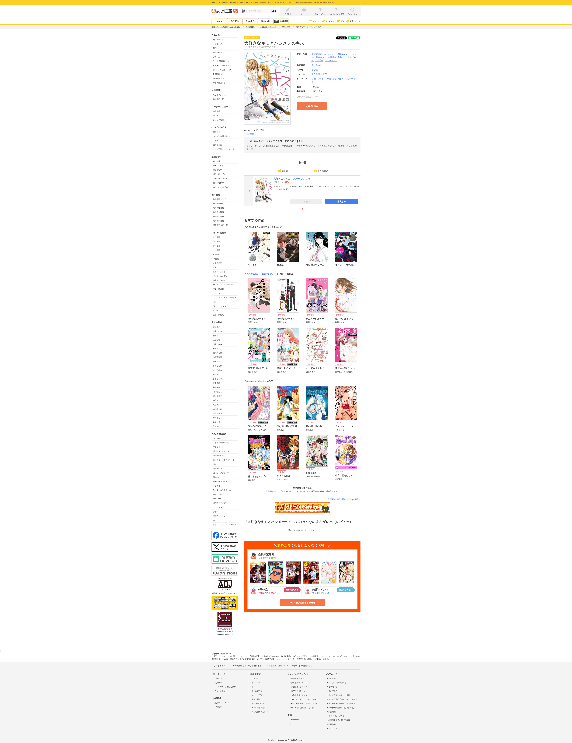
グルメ (215, 311)
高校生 (350, 79)
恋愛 (215, 267)
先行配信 (234, 21)
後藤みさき (267, 273)
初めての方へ (218, 145)
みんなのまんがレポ (221, 187)
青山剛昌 (216, 327)
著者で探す (217, 170)
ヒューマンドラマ (220, 272)
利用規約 (332, 712)
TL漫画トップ (218, 74)
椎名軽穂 (216, 383)
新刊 (342, 21)
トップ (219, 21)
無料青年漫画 (218, 216)
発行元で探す (218, 183)
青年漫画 (216, 246)
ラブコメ (321, 79)
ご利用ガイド (218, 141)
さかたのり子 (218, 379)
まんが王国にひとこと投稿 (223, 149)
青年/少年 (265, 21)
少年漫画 (216, 250)
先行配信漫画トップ (221, 61)
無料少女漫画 (218, 212)
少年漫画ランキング (299, 695)
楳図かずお (217, 349)
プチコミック (218, 447)
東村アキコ (217, 413)
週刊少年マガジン (220, 469)
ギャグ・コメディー (221, 276)
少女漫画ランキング (299, 687)
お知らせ (216, 132)
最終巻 (285, 171)
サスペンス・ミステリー (223, 285)
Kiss (214, 464)
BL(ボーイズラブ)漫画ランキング (304, 703)
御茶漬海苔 (217, 357)
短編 (313, 79)
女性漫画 (216, 237)
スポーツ (216, 293)
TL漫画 (216, 254)
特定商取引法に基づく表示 (339, 720)
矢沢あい (216, 426)
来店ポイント (355, 21)
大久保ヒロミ (218, 353)
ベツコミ (216, 486)
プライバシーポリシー (337, 716)
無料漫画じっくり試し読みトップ (249, 666)
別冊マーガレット (220, 481)
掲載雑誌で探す (219, 174)
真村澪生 (332, 57)
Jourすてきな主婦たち (222, 490)
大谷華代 (319, 60)
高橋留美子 (217, 405)
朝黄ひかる (321, 57)
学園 (329, 79)
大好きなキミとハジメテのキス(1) (291, 178)
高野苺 (215, 400)
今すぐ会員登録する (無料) (302, 602)
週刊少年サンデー (220, 503)
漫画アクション (219, 516)
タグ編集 (250, 134)
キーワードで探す (220, 178)
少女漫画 (216, 241)
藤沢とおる (217, 418)
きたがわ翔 (217, 366)
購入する (342, 201)
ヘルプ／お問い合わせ (222, 136)
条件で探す (217, 161)
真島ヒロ (216, 422)
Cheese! (216, 477)
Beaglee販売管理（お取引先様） (341, 708)
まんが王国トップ (221, 666)
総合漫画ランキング (299, 678)
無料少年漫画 (218, 221)
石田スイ (216, 336)
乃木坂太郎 (217, 409)
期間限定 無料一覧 (220, 225)
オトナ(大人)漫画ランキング (302, 708)
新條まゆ (216, 387)
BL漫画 (216, 259)
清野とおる (217, 392)
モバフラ (216, 520)
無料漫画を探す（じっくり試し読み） (344, 499)
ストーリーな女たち (221, 443)
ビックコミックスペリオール (224, 525)
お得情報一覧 (218, 99)
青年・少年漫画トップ (222, 70)
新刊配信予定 (218, 53)
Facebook (295, 719)
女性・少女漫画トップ (222, 65)
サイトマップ (333, 729)
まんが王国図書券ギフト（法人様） (342, 703)
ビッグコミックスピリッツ (223, 460)
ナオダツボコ (331, 60)
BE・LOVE (217, 438)
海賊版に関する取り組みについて (225, 593)
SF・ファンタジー (220, 306)
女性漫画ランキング (299, 683)
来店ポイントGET (220, 95)
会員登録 (216, 111)
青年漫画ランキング (299, 691)
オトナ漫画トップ (220, 83)
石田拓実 (216, 340)
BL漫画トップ (218, 78)
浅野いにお (217, 331)
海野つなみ (217, 344)
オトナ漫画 (217, 263)
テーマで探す (218, 166)
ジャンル (316, 21)
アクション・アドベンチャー (224, 298)
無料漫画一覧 (218, 204)
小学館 (314, 69)
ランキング (329, 21)
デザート (216, 512)
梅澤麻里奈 (323, 54)
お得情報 (218, 707)
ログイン (216, 116)
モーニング (217, 494)
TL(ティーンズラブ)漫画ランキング (305, 699)
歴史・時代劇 (218, 289)
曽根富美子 (217, 396)
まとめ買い (323, 171)
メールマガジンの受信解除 (225, 687)
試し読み (306, 201)
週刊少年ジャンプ (220, 456)
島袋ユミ (342, 57)
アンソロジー (339, 79)
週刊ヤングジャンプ (221, 473)
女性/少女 (250, 21)
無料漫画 (284, 21)
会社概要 (332, 724)
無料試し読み (312, 106)
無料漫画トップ (219, 40)
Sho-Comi (217, 499)
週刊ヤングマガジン (221, 451)
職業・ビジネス (219, 280)
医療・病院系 (218, 315)
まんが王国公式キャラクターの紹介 (342, 699)
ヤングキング (218, 507)
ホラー (215, 302)
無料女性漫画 (218, 208)
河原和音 (216, 361)
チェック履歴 (218, 120)
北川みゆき (217, 370)
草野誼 (215, 374)
